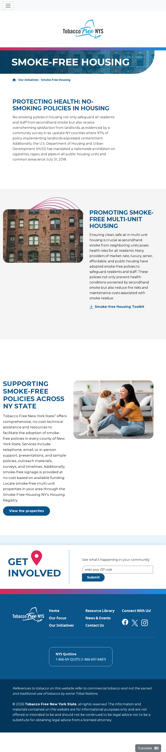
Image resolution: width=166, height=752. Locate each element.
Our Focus (57, 618)
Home (54, 610)
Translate (145, 748)
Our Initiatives (61, 625)
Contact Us (94, 625)
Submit (93, 577)
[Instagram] (144, 622)
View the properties (26, 511)
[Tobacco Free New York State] (83, 29)
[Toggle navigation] (8, 6)
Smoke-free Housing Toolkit (119, 307)
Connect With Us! (136, 610)
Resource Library (100, 610)
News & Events (98, 618)
